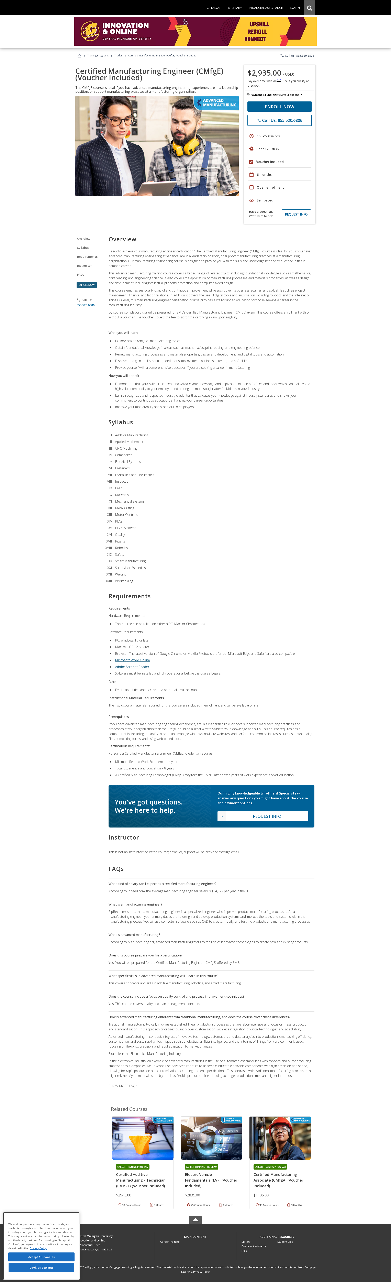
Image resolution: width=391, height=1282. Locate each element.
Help (244, 1250)
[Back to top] (195, 1236)
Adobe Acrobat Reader (132, 667)
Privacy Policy (201, 1271)
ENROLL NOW (279, 106)
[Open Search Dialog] (309, 7)
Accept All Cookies (41, 1257)
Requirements (87, 257)
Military (246, 1241)
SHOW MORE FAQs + (124, 1086)
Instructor (84, 265)
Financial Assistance (254, 1246)
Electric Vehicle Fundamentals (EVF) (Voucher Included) (211, 1180)
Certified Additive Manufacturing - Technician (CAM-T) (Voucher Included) (141, 1180)
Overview (83, 239)
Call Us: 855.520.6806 (297, 55)
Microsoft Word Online (132, 660)
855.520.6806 (85, 305)
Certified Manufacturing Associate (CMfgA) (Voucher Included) (278, 1180)
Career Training (169, 1241)
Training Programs (98, 55)
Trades (118, 55)
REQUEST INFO (296, 214)
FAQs (80, 274)
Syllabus (83, 248)
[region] (41, 1246)
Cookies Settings (42, 1267)
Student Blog (285, 1241)
